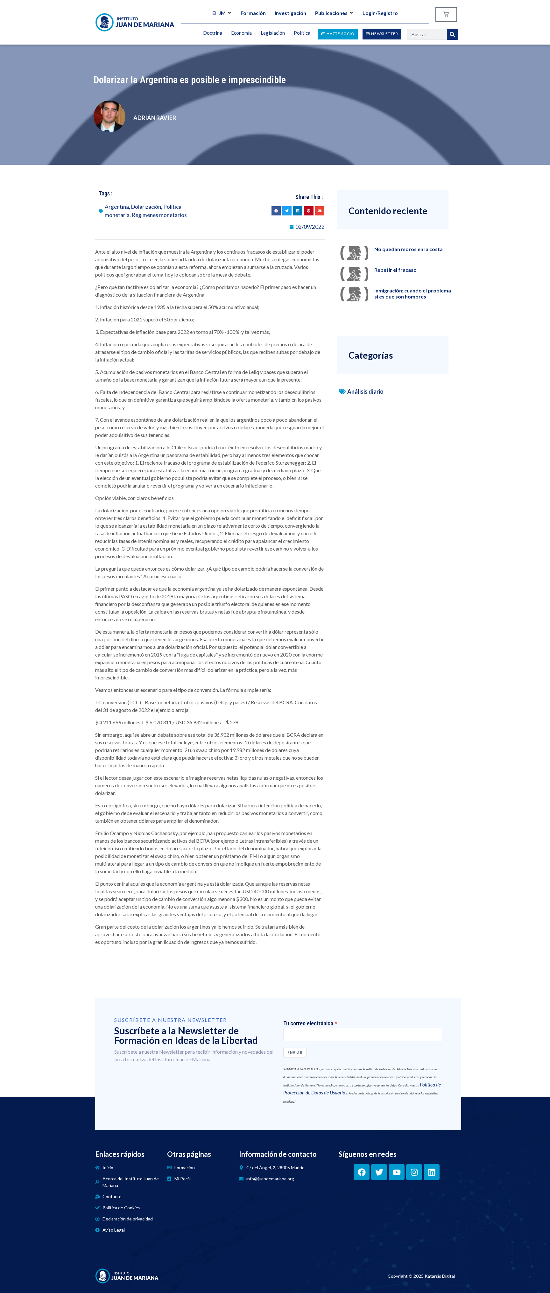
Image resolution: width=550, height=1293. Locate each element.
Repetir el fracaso (395, 270)
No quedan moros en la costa (408, 249)
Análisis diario (365, 391)
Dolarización (146, 206)
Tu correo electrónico (308, 1023)
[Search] (452, 34)
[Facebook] (362, 1172)
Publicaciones (331, 13)
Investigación (290, 13)
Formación (253, 13)
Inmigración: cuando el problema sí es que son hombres (412, 293)
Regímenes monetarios (159, 215)
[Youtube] (397, 1172)
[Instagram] (414, 1172)
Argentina (117, 206)
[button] (276, 210)
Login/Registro (380, 13)
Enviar (294, 1052)
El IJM (219, 13)
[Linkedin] (432, 1172)
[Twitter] (379, 1172)
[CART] (446, 14)
